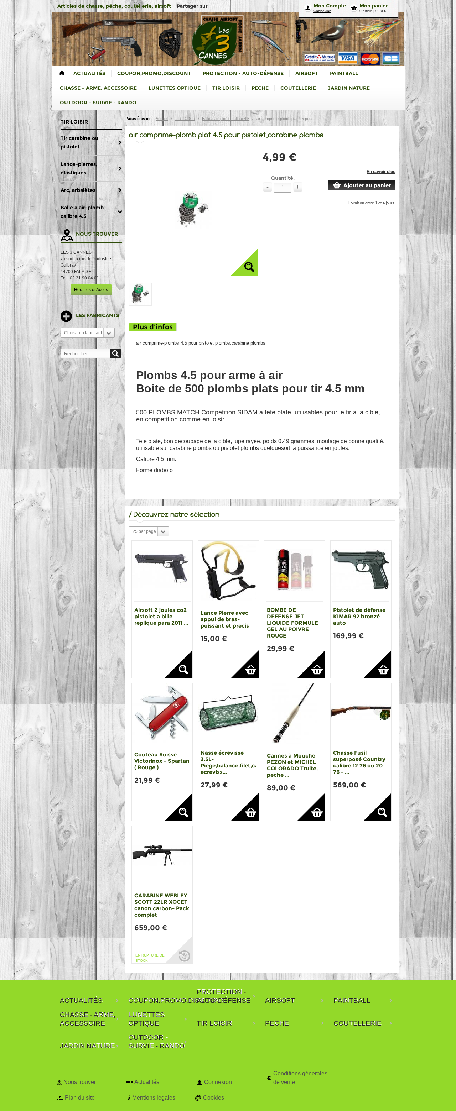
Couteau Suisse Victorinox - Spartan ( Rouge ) (162, 761)
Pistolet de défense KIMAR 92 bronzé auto (359, 616)
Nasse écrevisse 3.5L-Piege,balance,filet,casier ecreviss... (234, 762)
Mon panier (373, 5)
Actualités (146, 1082)
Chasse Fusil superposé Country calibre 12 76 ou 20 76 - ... (359, 762)
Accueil (162, 118)
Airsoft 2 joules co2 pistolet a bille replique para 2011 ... (161, 616)
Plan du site (80, 1098)
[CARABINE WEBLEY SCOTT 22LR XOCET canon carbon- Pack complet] (162, 856)
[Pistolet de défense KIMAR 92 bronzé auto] (361, 571)
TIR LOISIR (185, 118)
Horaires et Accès (91, 289)
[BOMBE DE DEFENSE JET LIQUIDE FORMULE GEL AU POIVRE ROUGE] (294, 571)
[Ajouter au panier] (245, 664)
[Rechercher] (115, 353)
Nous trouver (79, 1082)
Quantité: (283, 178)
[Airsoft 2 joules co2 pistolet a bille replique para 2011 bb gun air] (162, 571)
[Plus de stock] (178, 949)
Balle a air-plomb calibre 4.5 (225, 118)
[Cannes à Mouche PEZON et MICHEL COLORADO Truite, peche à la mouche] (294, 715)
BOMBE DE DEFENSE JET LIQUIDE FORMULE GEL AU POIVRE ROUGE (292, 623)
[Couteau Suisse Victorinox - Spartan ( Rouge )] (162, 714)
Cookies (213, 1098)
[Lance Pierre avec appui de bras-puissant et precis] (228, 572)
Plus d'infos (153, 327)
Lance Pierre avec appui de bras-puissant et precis (225, 619)
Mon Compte (330, 5)
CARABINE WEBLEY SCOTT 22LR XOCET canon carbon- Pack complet (161, 905)
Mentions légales (153, 1098)
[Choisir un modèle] (178, 664)
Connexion (322, 11)
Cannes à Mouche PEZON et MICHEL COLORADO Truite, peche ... (292, 765)
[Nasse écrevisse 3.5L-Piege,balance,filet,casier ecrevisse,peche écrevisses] (228, 713)
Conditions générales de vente (300, 1077)
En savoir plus (381, 171)
